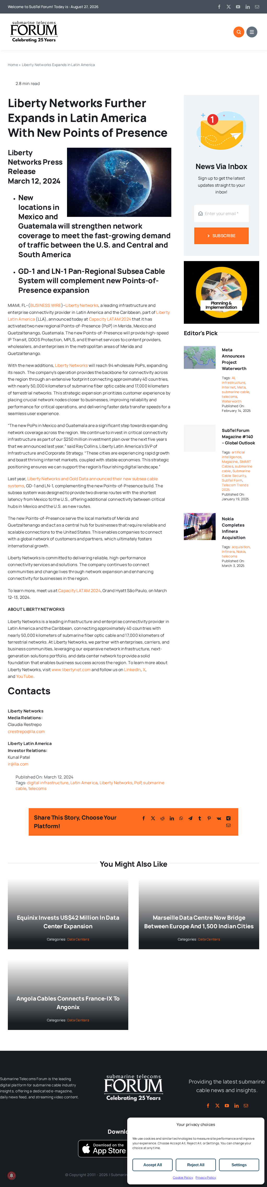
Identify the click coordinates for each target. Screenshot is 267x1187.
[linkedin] (248, 7)
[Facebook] (143, 818)
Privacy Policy (206, 1177)
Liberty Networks (81, 305)
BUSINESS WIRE (45, 305)
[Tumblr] (199, 818)
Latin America (84, 783)
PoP (137, 783)
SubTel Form (232, 480)
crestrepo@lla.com (26, 731)
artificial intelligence (233, 454)
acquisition (241, 546)
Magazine (230, 461)
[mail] (257, 7)
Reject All (195, 1165)
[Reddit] (162, 818)
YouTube (24, 676)
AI (233, 377)
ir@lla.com (18, 764)
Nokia (240, 551)
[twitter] (229, 7)
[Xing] (228, 818)
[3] (133, 1073)
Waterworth (231, 401)
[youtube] (238, 7)
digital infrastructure (47, 783)
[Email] (228, 825)
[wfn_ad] (221, 263)
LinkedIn (132, 669)
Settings (239, 1165)
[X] (153, 818)
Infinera (228, 551)
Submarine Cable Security (236, 473)
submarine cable (235, 392)
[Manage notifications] (11, 1175)
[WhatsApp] (181, 818)
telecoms (37, 788)
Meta (241, 387)
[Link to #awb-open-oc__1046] (238, 32)
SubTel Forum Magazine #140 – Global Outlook (238, 436)
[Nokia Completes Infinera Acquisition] (200, 516)
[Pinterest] (209, 818)
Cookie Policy (183, 1177)
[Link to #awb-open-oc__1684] (251, 32)
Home (13, 64)
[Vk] (219, 818)
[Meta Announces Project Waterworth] (200, 347)
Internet (228, 387)
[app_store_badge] (104, 1142)
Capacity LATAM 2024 (110, 319)
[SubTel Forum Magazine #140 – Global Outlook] (200, 438)
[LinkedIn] (172, 818)
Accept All (152, 1165)
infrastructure (233, 382)
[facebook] (219, 7)
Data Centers (78, 939)
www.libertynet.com (71, 669)
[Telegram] (190, 818)
